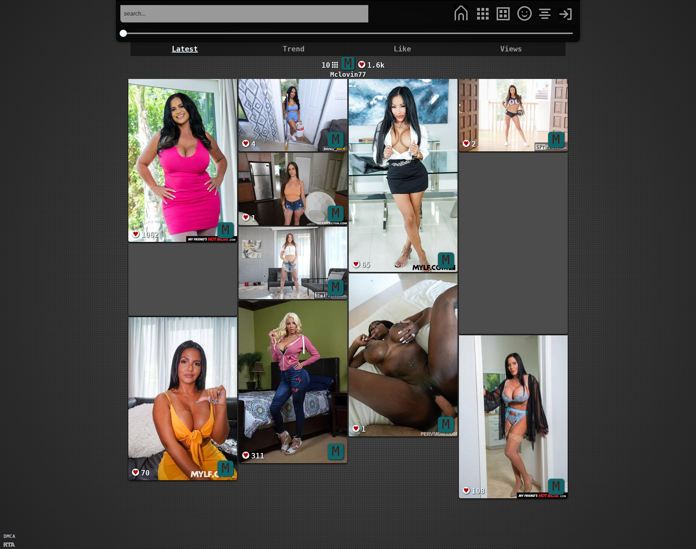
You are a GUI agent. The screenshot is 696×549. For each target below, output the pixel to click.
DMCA (9, 536)
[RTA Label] (9, 545)
